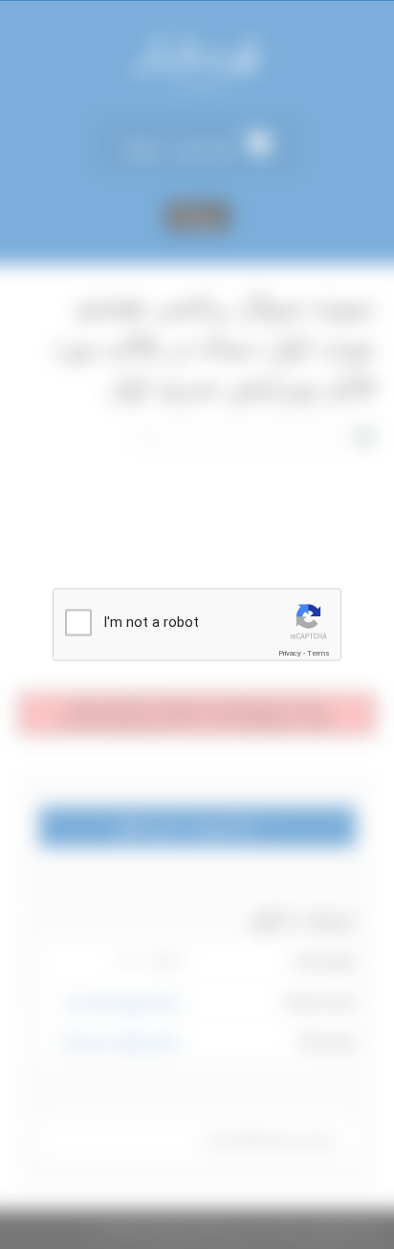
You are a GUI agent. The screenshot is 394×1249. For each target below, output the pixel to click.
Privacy (289, 653)
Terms (318, 653)
